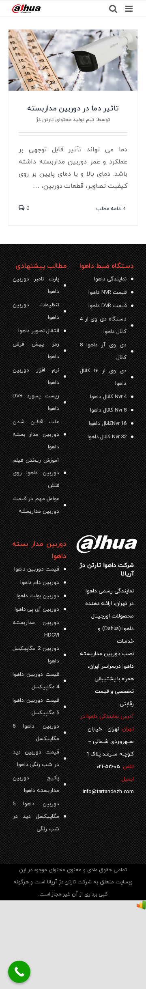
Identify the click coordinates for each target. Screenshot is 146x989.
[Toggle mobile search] (113, 8)
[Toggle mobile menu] (129, 8)
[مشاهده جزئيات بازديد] (141, 906)
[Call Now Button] (19, 972)
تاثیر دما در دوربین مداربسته (73, 109)
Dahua (111, 628)
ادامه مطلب (110, 208)
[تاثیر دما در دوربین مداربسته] (73, 60)
